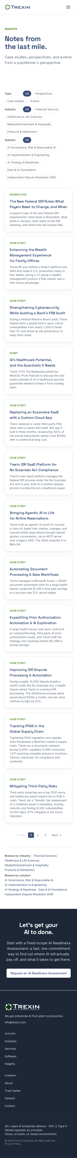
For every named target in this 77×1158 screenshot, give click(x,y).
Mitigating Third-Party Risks (33, 786)
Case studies (15, 101)
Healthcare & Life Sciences (24, 116)
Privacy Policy (13, 1143)
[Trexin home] (17, 7)
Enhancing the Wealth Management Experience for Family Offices (30, 255)
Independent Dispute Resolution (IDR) (31, 177)
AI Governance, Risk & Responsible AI (31, 147)
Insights (10, 1063)
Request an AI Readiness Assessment (38, 973)
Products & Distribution (22, 131)
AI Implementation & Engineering (28, 155)
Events (35, 101)
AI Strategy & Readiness (23, 162)
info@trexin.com (15, 1022)
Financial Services (46, 109)
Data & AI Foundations (21, 169)
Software (10, 1056)
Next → (56, 835)
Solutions (10, 1041)
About (9, 1083)
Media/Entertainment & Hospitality (29, 124)
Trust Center (13, 1090)
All (27, 93)
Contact (10, 1105)
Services (10, 1048)
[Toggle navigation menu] (68, 7)
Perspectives (43, 93)
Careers (10, 1098)
